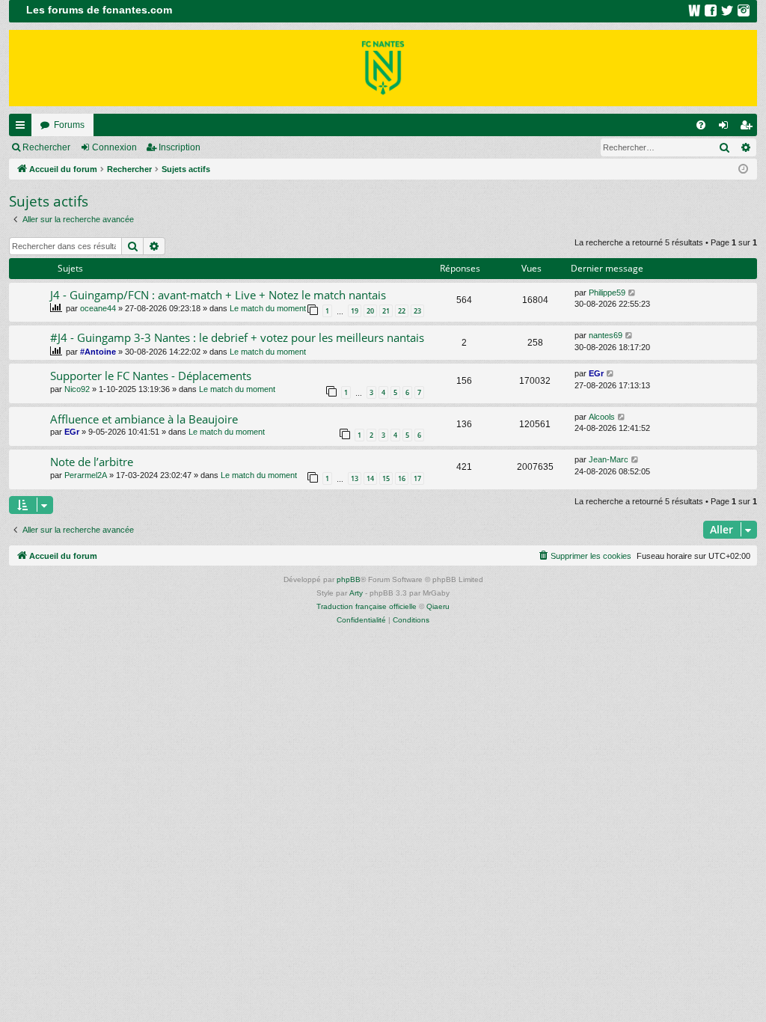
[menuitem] (701, 125)
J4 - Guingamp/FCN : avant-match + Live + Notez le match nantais (218, 294)
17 (417, 478)
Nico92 (77, 389)
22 (401, 311)
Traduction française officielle (366, 606)
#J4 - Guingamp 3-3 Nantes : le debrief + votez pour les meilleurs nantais (237, 337)
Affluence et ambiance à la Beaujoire (144, 418)
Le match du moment (268, 308)
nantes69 (605, 335)
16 (401, 478)
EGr (596, 373)
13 (354, 478)
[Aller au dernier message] (632, 293)
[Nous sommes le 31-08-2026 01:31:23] (743, 169)
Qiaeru (438, 606)
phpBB (349, 579)
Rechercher (46, 147)
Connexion (114, 147)
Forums (69, 125)
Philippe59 (607, 292)
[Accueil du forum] (383, 68)
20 (370, 311)
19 (354, 311)
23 (417, 311)
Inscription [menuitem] (749, 128)
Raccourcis (23, 128)
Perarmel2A (85, 475)
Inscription (179, 147)
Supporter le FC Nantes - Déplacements (150, 375)
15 (386, 478)
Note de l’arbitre (91, 461)
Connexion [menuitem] (726, 128)
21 (386, 311)
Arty (356, 593)
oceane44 (98, 308)
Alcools (602, 416)
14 (370, 478)
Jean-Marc (608, 459)
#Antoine (98, 351)
